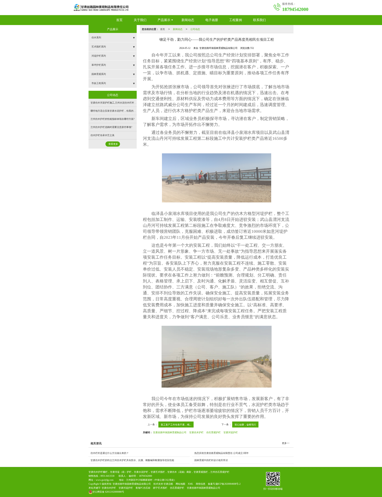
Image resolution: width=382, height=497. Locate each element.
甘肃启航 (168, 483)
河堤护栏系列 (99, 55)
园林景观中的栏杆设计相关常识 (211, 460)
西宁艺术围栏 (160, 487)
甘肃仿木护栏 (196, 432)
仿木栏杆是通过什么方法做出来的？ (110, 453)
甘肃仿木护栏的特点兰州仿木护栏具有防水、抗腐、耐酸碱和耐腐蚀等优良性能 (132, 460)
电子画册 (211, 20)
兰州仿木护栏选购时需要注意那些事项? (111, 127)
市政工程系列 (99, 83)
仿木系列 (96, 37)
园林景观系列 (99, 74)
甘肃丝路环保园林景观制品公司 (169, 432)
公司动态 (195, 29)
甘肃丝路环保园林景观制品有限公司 (132, 483)
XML (190, 483)
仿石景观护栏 (213, 432)
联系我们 (259, 20)
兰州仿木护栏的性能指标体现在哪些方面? (112, 119)
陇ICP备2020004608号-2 (228, 483)
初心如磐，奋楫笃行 (245, 424)
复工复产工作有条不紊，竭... (176, 424)
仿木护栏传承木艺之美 (102, 135)
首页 (119, 20)
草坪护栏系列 (99, 65)
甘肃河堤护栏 (230, 432)
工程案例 (235, 20)
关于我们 (140, 20)
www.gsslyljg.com (104, 480)
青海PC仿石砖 (142, 487)
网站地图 (180, 483)
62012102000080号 (108, 491)
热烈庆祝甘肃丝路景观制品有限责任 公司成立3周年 (221, 453)
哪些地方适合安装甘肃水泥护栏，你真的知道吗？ (117, 110)
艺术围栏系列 (99, 46)
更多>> (285, 443)
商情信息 (200, 483)
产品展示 (164, 20)
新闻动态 (187, 20)
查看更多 (113, 144)
